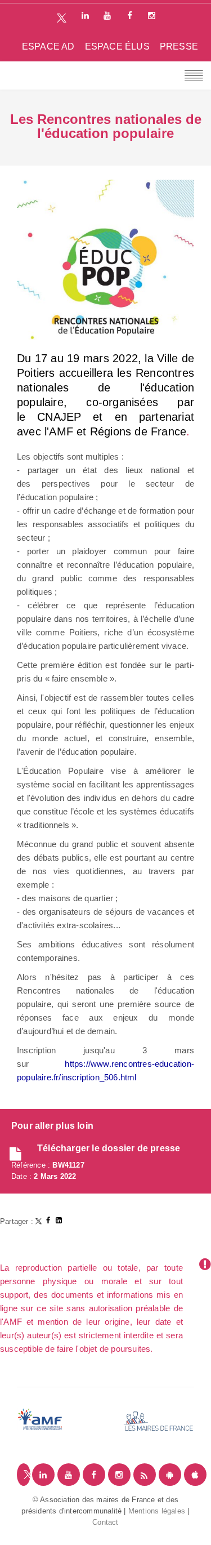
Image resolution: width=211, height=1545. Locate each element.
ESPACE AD (48, 46)
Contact (105, 1522)
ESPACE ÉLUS (117, 46)
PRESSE (179, 46)
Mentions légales (156, 1511)
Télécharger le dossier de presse (108, 1148)
